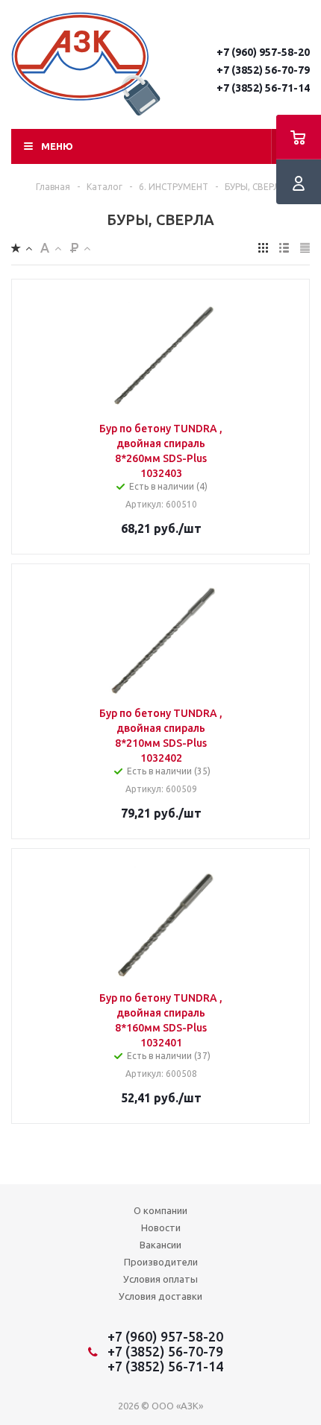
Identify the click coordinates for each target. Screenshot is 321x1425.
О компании (160, 1210)
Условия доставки (160, 1296)
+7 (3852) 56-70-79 (263, 70)
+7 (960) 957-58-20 (263, 52)
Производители (161, 1262)
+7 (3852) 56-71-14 (263, 88)
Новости (161, 1227)
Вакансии (160, 1244)
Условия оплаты (160, 1279)
